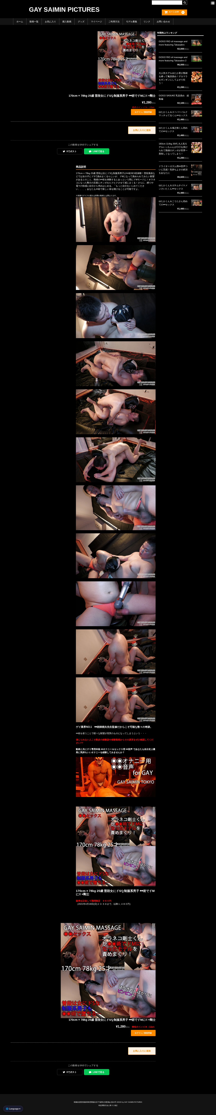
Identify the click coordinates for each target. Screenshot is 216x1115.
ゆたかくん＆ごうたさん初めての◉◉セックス (173, 203)
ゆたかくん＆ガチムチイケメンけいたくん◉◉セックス (173, 187)
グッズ (81, 21)
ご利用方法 (114, 21)
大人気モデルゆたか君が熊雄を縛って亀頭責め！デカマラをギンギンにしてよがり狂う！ (173, 78)
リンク (147, 21)
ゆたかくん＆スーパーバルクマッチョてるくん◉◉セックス (173, 114)
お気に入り (50, 21)
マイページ (96, 21)
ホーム (19, 21)
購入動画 (66, 21)
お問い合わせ (163, 21)
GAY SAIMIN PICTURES (64, 9)
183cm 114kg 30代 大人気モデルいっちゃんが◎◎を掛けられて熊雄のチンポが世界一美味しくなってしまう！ (173, 148)
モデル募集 (131, 21)
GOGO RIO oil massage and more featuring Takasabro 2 (173, 59)
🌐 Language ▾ (13, 1109)
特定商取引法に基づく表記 (108, 1105)
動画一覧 (34, 21)
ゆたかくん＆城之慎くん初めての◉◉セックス (173, 129)
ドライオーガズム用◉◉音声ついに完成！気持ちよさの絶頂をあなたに (173, 169)
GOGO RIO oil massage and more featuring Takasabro (173, 43)
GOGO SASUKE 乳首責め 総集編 (174, 97)
